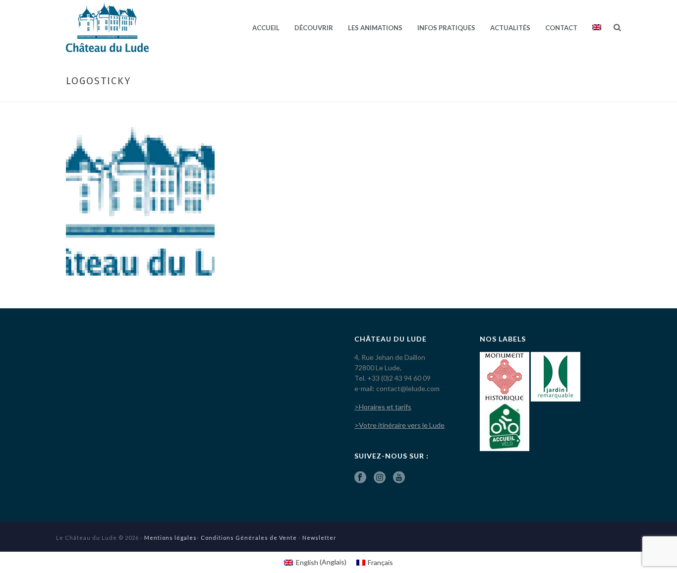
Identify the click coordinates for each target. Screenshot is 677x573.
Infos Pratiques (446, 28)
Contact (561, 28)
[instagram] (380, 477)
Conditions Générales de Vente (249, 537)
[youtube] (399, 477)
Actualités (510, 28)
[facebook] (360, 477)
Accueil (266, 28)
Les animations (375, 28)
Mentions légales (170, 537)
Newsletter (319, 537)
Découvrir (313, 28)
